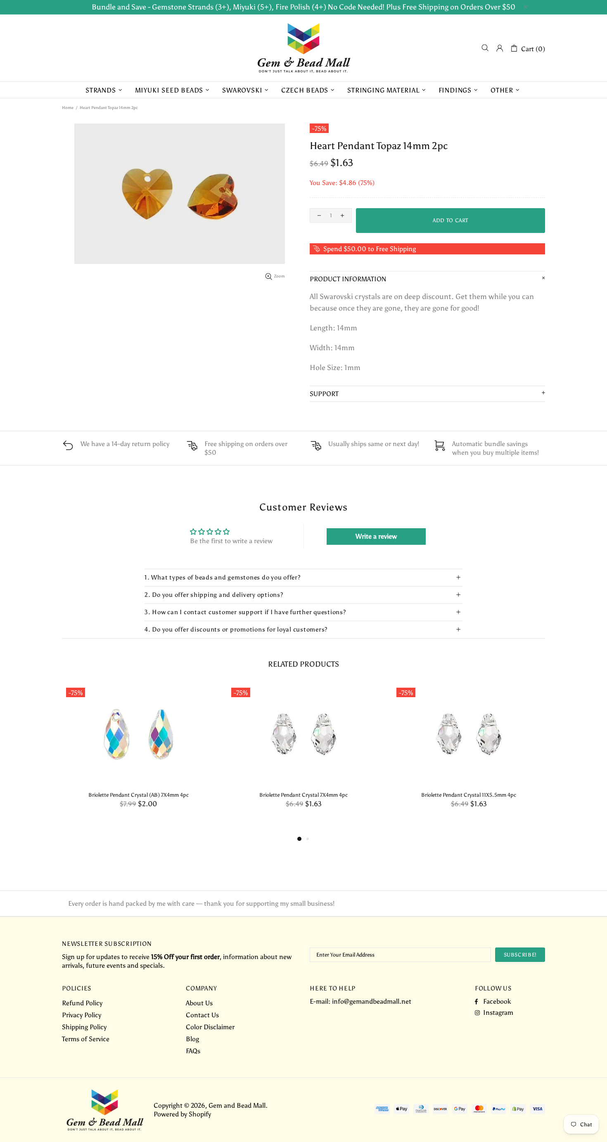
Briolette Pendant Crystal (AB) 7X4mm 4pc (138, 795)
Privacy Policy (81, 1015)
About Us (199, 1003)
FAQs (193, 1051)
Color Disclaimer (210, 1027)
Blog (192, 1039)
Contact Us (202, 1015)
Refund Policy (82, 1003)
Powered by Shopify (182, 1114)
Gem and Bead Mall (303, 48)
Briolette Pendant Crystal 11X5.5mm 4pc (468, 795)
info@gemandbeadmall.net (371, 1001)
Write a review (376, 536)
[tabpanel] (138, 754)
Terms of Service (85, 1039)
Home (68, 107)
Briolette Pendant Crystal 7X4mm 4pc (303, 795)
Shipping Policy (84, 1027)
